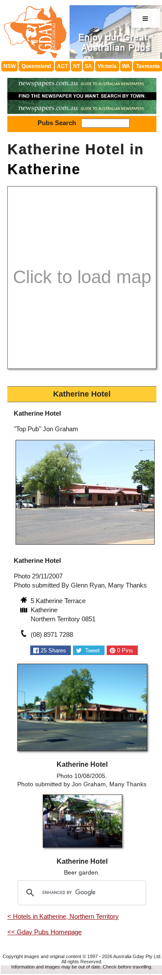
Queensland (36, 66)
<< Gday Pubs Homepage (44, 932)
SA (88, 66)
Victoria (107, 66)
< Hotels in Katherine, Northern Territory (63, 916)
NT (76, 66)
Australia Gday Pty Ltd (136, 956)
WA (126, 66)
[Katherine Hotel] (85, 545)
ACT (62, 66)
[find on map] (24, 611)
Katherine (43, 169)
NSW (9, 66)
